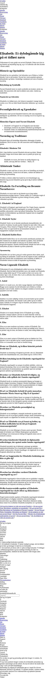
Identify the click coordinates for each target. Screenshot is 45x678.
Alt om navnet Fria (35, 508)
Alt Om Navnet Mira (19, 514)
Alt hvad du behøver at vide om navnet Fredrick (16, 506)
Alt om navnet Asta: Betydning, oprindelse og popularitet (21, 507)
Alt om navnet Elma (23, 516)
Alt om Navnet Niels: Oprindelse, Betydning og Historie (22, 511)
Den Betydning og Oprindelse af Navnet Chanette (16, 510)
